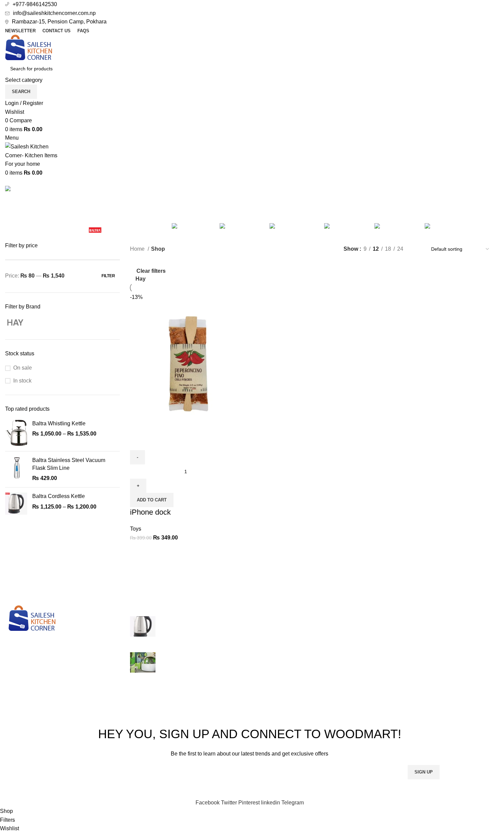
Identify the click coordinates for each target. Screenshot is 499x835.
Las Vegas (267, 620)
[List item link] (62, 673)
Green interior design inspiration (199, 656)
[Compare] (138, 441)
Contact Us (351, 658)
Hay (140, 279)
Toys (135, 529)
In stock (22, 381)
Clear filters (151, 271)
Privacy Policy (355, 620)
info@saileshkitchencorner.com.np (54, 13)
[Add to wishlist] (175, 441)
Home (138, 249)
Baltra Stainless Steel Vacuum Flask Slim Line (68, 463)
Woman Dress (438, 645)
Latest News (353, 670)
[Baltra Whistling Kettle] (16, 433)
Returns (347, 632)
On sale (22, 368)
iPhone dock (150, 512)
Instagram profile (441, 620)
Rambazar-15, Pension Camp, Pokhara (59, 21)
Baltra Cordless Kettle (58, 496)
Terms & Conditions (361, 645)
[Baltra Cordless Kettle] (16, 504)
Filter (108, 275)
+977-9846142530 (35, 4)
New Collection (439, 632)
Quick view (156, 441)
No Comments (214, 638)
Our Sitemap (353, 683)
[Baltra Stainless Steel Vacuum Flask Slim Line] (16, 469)
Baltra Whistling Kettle (59, 423)
